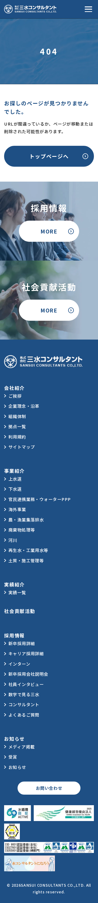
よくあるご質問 (23, 715)
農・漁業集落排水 (26, 520)
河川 (12, 540)
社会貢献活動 (19, 611)
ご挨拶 (15, 396)
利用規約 (17, 437)
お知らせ (17, 767)
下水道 (15, 489)
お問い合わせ (49, 788)
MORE (49, 231)
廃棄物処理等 (21, 530)
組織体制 (17, 416)
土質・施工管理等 (26, 560)
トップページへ (49, 156)
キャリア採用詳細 (26, 653)
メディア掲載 (21, 747)
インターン (19, 664)
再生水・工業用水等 (28, 550)
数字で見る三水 (23, 694)
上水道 (15, 479)
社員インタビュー (26, 684)
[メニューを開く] (88, 9)
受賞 (12, 757)
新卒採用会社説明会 (28, 674)
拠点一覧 (17, 426)
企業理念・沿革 (23, 406)
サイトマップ (21, 447)
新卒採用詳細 (21, 643)
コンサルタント (23, 704)
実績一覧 (17, 592)
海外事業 (17, 509)
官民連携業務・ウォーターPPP (39, 499)
